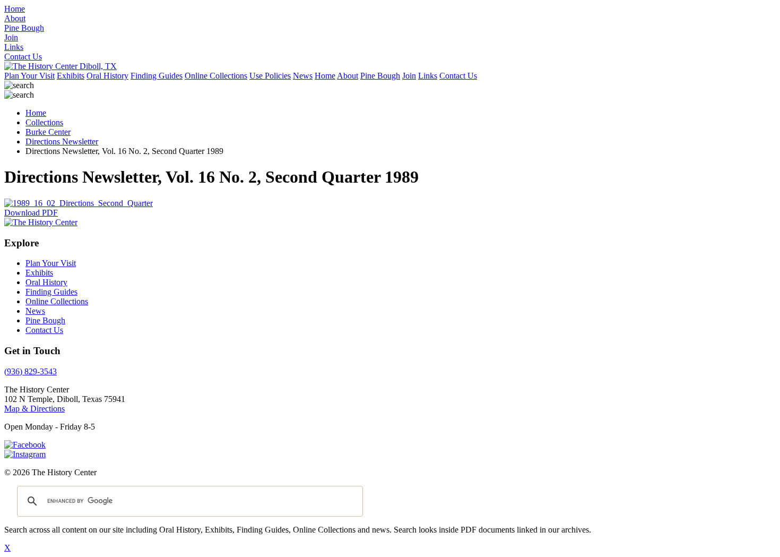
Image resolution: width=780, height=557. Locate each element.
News (303, 75)
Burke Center (48, 131)
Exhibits (70, 75)
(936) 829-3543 (30, 371)
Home (325, 75)
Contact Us (458, 75)
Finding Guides (157, 75)
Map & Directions (34, 408)
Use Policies (270, 75)
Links (427, 75)
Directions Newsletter (61, 141)
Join (409, 75)
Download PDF (31, 212)
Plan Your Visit (29, 75)
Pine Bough (380, 75)
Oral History (107, 75)
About (347, 75)
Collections (44, 122)
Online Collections (216, 75)
